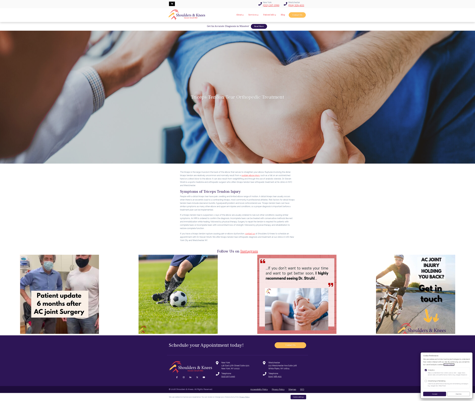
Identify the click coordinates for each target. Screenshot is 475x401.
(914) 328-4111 (296, 5)
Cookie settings (298, 397)
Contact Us (297, 15)
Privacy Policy (278, 389)
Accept (434, 394)
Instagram (249, 251)
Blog (283, 14)
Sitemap (292, 389)
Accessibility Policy (259, 389)
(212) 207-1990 (271, 5)
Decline (458, 394)
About (239, 14)
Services (252, 14)
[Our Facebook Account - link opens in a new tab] (177, 377)
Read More (260, 26)
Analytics (431, 370)
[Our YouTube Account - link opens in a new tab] (203, 377)
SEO (302, 389)
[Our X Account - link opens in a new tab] (197, 377)
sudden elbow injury (251, 175)
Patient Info (268, 14)
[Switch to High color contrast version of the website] (172, 3)
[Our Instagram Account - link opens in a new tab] (184, 377)
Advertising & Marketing (436, 381)
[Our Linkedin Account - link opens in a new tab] (190, 377)
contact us (250, 233)
